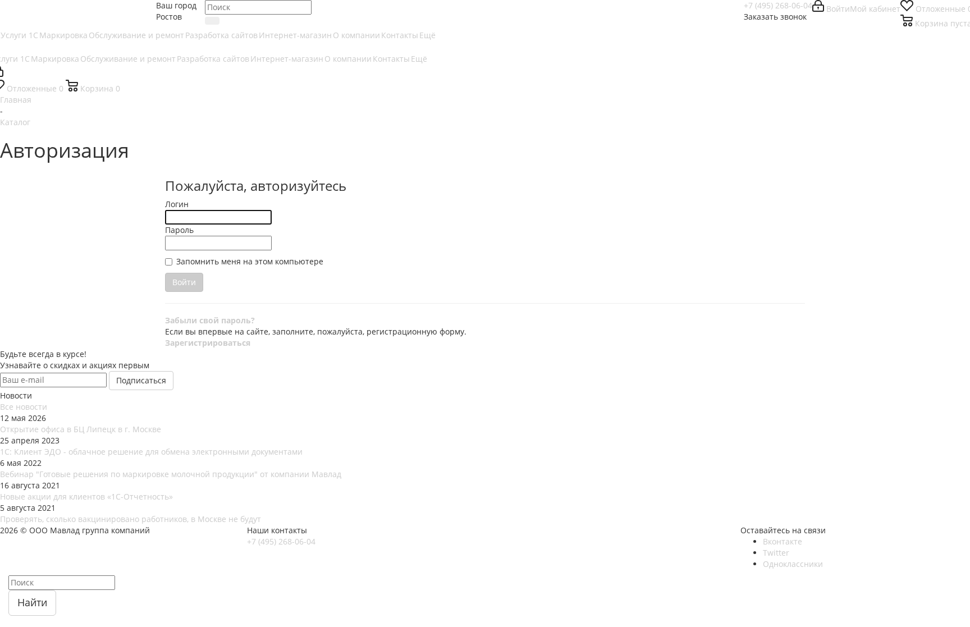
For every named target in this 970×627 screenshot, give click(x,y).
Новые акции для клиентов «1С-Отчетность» (86, 496)
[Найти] (212, 21)
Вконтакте (782, 541)
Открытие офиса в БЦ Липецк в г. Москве (80, 429)
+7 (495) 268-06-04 (778, 5)
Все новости (23, 406)
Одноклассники (793, 564)
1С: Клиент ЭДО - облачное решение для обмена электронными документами (151, 451)
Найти (32, 602)
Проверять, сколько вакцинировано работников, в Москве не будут (130, 519)
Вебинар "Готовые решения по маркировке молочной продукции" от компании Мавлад (170, 474)
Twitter (776, 552)
